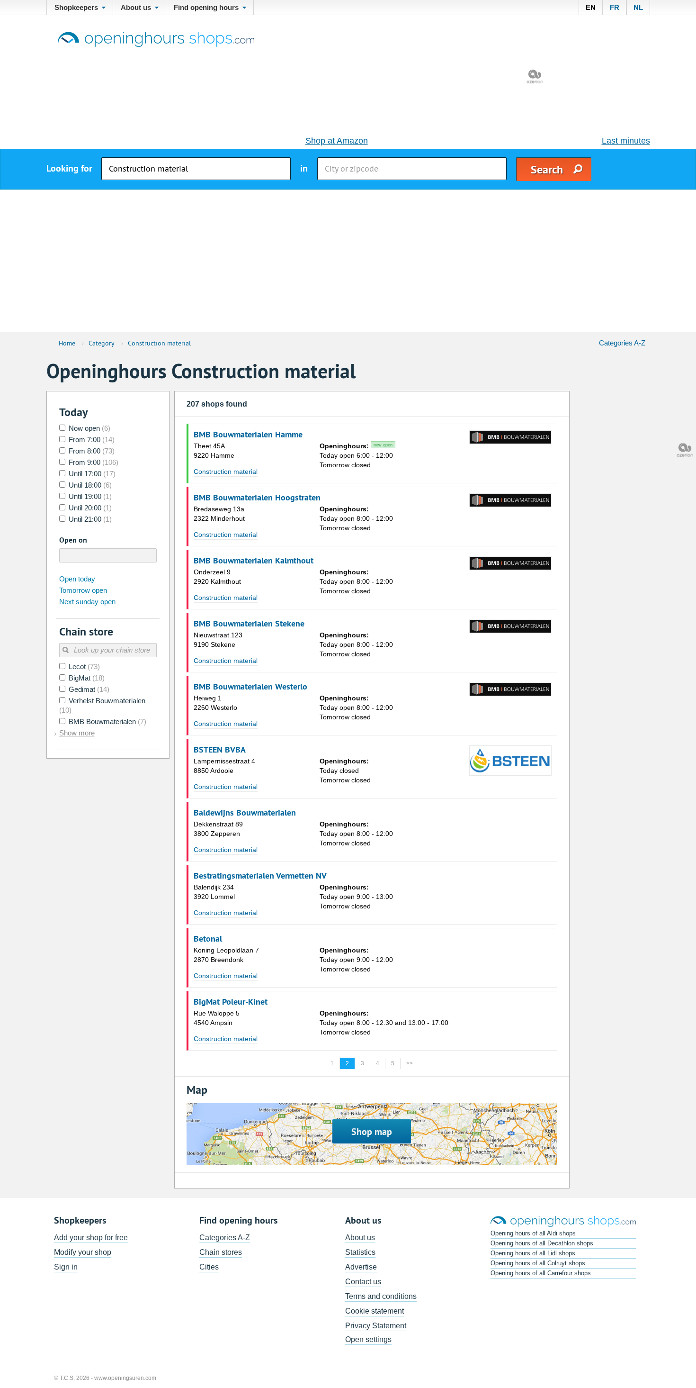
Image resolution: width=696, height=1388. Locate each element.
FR (614, 7)
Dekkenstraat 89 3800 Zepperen (218, 828)
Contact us (363, 1282)
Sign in (66, 1267)
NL (638, 7)
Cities (209, 1267)
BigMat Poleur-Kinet (231, 1002)
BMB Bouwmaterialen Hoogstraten (257, 497)
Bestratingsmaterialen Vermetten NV (260, 875)
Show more (77, 733)
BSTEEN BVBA (220, 749)
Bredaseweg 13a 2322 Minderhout (219, 513)
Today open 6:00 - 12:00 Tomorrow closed (356, 455)
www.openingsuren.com (125, 1378)
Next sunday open (87, 602)
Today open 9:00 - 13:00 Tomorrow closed (356, 896)
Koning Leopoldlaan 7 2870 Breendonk (226, 954)
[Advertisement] (348, 260)
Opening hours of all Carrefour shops (541, 1273)
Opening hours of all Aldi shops (533, 1233)
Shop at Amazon (336, 140)
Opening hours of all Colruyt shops (538, 1263)
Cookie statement (374, 1311)
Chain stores (220, 1252)
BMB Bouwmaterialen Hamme (248, 434)
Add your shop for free (91, 1238)
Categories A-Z (622, 343)
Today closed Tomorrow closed (345, 770)
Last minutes (626, 140)
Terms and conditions (381, 1296)
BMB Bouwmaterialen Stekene (249, 623)
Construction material (226, 471)
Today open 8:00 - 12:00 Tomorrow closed (356, 518)
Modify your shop (82, 1252)
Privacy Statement (375, 1326)
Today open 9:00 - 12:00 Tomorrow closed (356, 959)
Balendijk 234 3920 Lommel (214, 891)
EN (591, 7)
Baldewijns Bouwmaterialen (245, 812)
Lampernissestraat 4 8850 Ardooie (224, 765)
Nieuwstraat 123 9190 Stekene (218, 639)
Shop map (371, 1131)
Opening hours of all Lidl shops (533, 1253)
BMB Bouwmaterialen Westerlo (250, 686)
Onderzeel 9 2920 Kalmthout (217, 576)
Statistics (360, 1252)
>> (409, 1063)
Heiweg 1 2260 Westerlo (215, 702)
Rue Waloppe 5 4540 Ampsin (217, 1017)
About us (360, 1238)
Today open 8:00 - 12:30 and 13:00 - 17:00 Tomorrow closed (384, 1022)
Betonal (208, 938)
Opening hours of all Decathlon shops (542, 1243)
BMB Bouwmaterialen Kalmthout (253, 560)
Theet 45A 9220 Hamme (214, 450)
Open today (77, 579)
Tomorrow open (83, 590)
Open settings (368, 1339)
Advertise (361, 1267)
